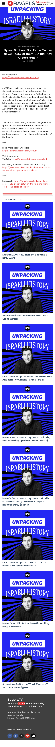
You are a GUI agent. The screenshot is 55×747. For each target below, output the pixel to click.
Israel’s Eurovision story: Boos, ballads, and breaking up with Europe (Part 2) (26, 439)
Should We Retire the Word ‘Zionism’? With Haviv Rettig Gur (25, 686)
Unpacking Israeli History (28, 46)
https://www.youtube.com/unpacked (29, 159)
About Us (11, 712)
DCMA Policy (29, 718)
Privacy (10, 718)
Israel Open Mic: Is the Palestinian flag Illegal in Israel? (25, 625)
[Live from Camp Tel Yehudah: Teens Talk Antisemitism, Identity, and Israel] (27, 349)
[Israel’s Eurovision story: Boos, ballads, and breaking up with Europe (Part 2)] (27, 410)
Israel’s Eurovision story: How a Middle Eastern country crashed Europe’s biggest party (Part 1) (25, 501)
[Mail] (33, 736)
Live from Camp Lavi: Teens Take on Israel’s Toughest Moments (24, 564)
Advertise (35, 712)
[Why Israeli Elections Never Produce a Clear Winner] (27, 288)
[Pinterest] (27, 736)
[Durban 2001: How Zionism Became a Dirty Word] (27, 227)
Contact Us (23, 712)
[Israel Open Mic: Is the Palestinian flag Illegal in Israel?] (27, 596)
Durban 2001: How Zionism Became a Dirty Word (24, 256)
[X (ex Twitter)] (21, 736)
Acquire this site (15, 715)
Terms (19, 718)
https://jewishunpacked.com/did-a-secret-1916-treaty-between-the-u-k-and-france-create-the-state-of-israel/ (26, 184)
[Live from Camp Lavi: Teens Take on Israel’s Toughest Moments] (27, 535)
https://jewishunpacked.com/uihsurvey (20, 77)
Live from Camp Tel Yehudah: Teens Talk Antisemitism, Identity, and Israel (27, 378)
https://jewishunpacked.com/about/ (19, 150)
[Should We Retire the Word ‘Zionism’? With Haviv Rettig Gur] (27, 657)
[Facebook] (9, 736)
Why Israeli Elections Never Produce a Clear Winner (25, 317)
